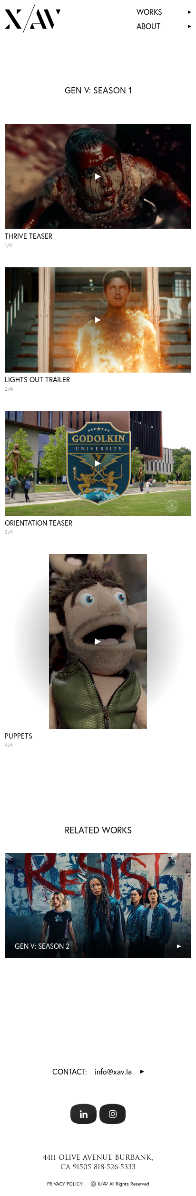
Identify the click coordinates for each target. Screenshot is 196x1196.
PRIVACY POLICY (65, 1184)
